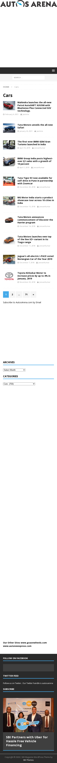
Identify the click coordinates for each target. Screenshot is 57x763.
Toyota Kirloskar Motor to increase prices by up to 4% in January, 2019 (33, 275)
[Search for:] (28, 77)
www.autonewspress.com (17, 646)
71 (26, 294)
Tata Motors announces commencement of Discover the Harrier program (35, 220)
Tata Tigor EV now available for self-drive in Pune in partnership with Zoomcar (35, 180)
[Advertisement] (28, 37)
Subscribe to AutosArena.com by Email (22, 302)
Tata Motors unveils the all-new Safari (35, 126)
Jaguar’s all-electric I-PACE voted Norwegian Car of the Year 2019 (35, 257)
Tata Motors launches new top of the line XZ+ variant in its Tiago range (34, 239)
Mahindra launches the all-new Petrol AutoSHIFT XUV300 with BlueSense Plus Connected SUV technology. (34, 106)
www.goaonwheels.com (34, 642)
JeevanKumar (39, 148)
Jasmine (26, 114)
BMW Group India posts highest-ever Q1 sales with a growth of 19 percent (35, 161)
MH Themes (28, 760)
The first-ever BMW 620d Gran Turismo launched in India (33, 143)
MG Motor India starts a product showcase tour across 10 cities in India (35, 200)
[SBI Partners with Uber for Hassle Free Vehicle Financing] (28, 715)
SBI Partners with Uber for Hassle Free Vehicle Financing (27, 741)
